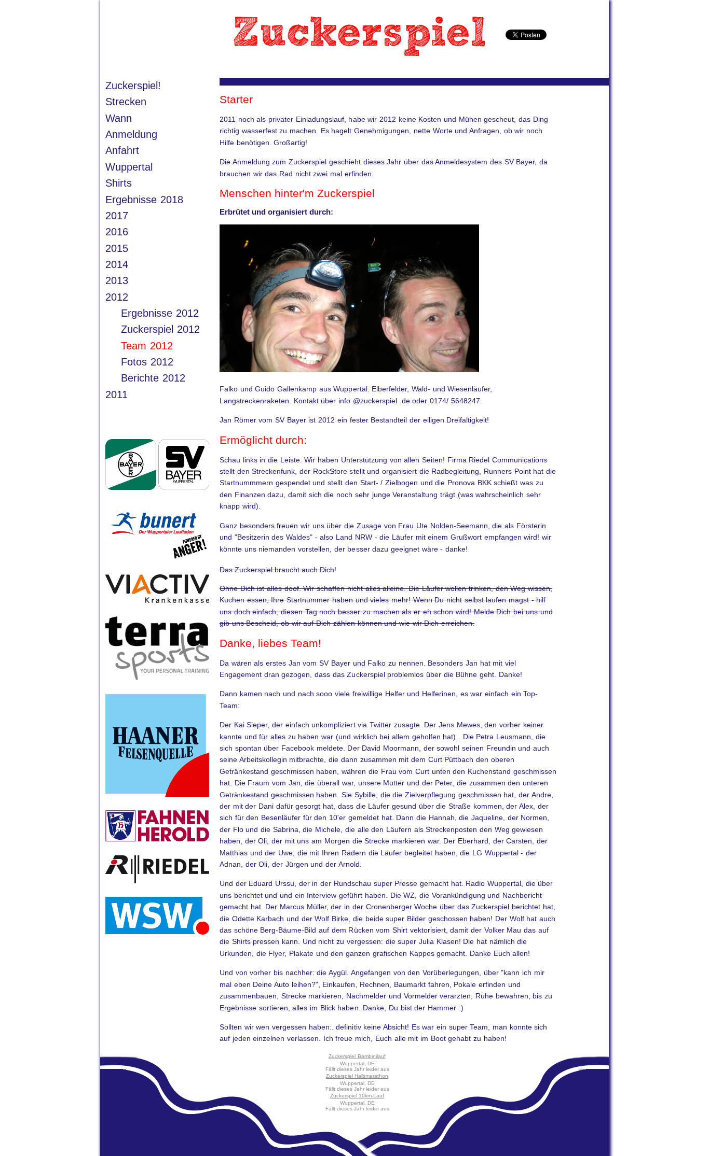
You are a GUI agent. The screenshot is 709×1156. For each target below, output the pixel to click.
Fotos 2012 (147, 362)
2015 (116, 248)
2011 (116, 394)
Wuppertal (129, 167)
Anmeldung (131, 134)
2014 (116, 264)
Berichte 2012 (153, 378)
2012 (116, 297)
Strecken (125, 101)
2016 (116, 231)
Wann (118, 118)
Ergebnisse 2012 (160, 313)
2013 (116, 280)
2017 (116, 215)
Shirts (118, 183)
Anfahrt (122, 150)
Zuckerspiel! (133, 85)
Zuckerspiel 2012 (160, 329)
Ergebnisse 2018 (144, 199)
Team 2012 (147, 345)
